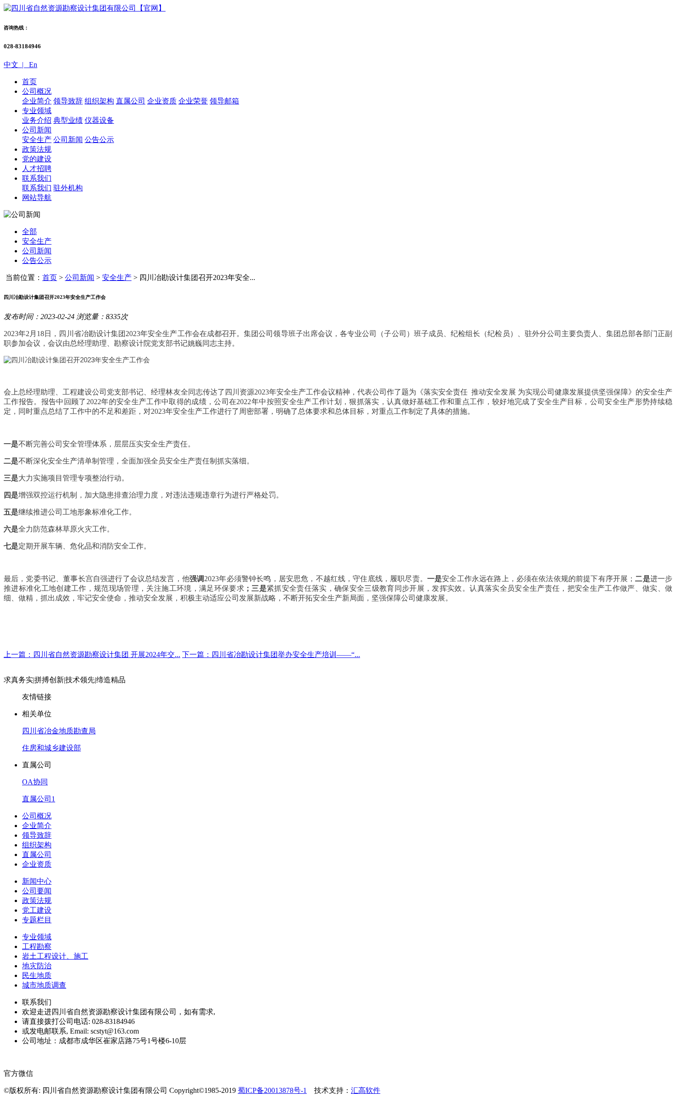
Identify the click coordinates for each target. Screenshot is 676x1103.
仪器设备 (99, 120)
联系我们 (37, 178)
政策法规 (37, 149)
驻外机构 (68, 188)
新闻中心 (37, 881)
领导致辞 (68, 101)
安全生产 (37, 139)
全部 (29, 231)
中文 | (15, 65)
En (32, 65)
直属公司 (130, 101)
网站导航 (37, 197)
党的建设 (37, 159)
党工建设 (37, 910)
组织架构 (99, 101)
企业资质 (162, 101)
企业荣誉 (193, 101)
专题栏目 (37, 920)
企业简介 (37, 101)
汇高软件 (365, 1090)
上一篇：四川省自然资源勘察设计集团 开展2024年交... (92, 654)
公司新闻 (37, 130)
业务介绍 (37, 120)
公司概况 (37, 91)
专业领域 (37, 110)
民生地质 (37, 975)
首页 (29, 82)
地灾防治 (37, 966)
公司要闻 (37, 891)
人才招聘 (37, 168)
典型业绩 (68, 120)
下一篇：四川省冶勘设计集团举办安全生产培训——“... (271, 654)
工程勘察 (37, 946)
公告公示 (99, 139)
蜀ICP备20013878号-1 (272, 1090)
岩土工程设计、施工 (55, 956)
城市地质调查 (44, 985)
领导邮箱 (224, 101)
